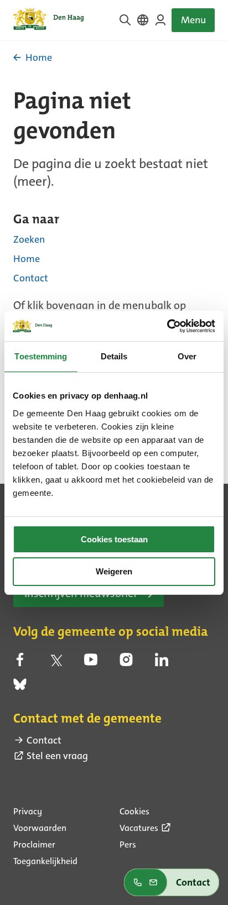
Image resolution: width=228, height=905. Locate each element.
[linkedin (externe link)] (161, 662)
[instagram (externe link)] (126, 662)
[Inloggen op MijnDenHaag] (160, 20)
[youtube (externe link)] (90, 662)
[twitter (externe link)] (55, 662)
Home (26, 258)
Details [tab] (114, 356)
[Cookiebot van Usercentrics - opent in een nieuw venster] (166, 326)
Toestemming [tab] (40, 356)
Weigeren (114, 571)
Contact (30, 278)
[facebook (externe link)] (20, 662)
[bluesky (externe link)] (20, 687)
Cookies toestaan (114, 539)
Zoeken (29, 239)
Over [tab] (187, 356)
